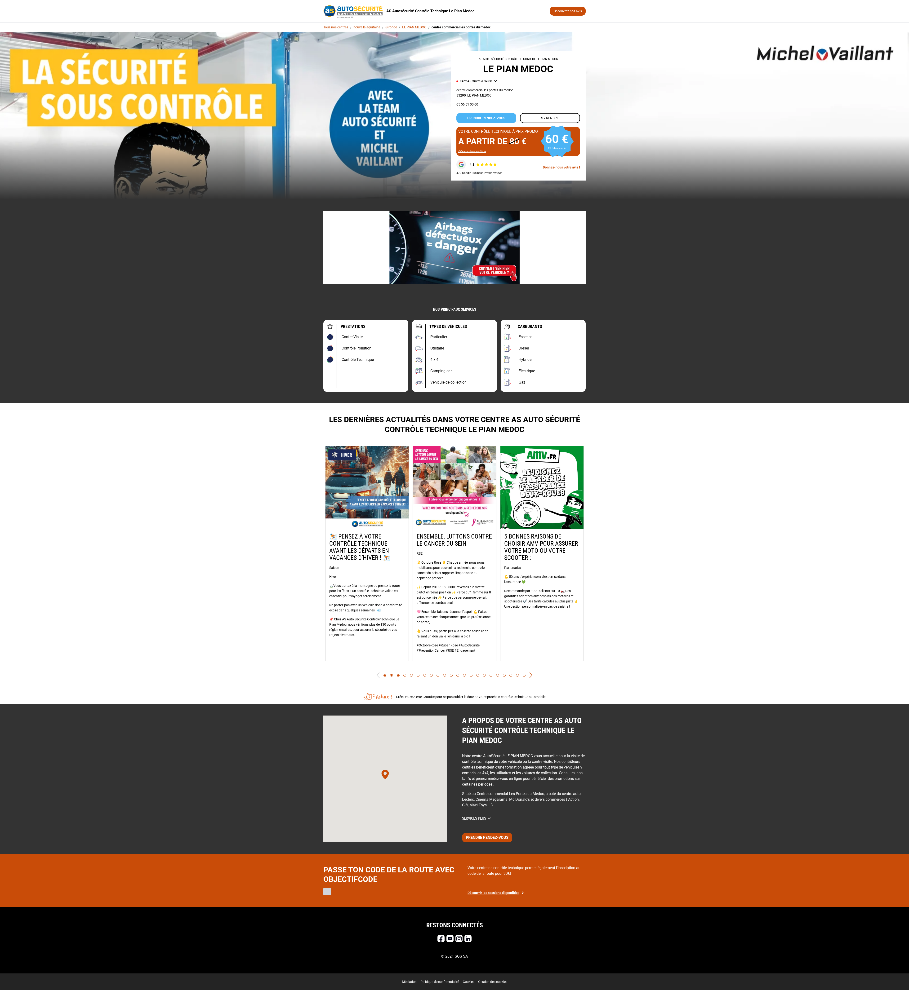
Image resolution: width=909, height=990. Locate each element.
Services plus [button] (474, 818)
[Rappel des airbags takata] (454, 247)
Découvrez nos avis (568, 11)
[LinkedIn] (468, 938)
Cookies (468, 982)
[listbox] (454, 553)
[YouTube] (450, 938)
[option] (367, 553)
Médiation (409, 982)
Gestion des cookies (492, 982)
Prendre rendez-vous (486, 118)
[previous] (378, 675)
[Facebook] (441, 938)
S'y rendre (550, 118)
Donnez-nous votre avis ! (561, 167)
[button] (476, 81)
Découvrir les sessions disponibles (493, 893)
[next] (530, 675)
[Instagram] (459, 938)
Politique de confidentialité (439, 982)
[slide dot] (384, 675)
